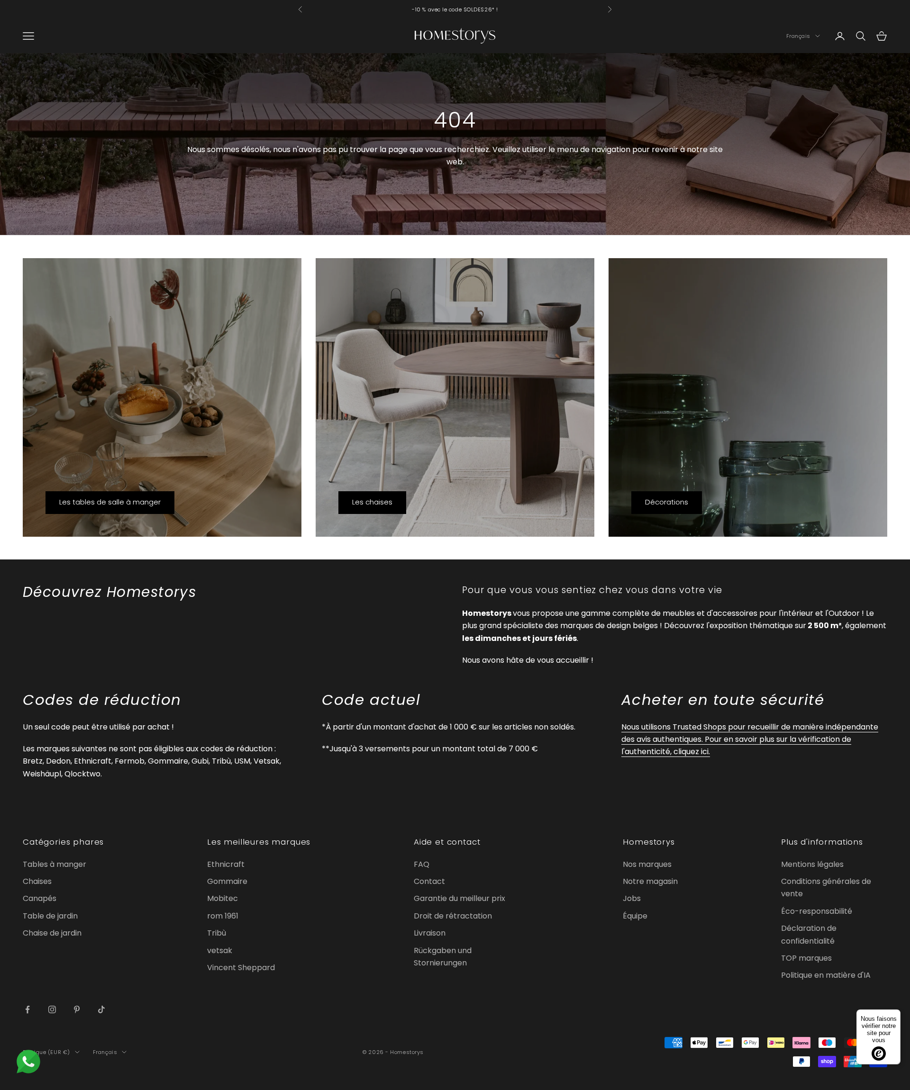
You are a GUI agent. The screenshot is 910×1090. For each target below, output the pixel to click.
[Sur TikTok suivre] (101, 1009)
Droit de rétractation (453, 915)
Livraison (430, 933)
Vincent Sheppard (241, 967)
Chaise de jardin (52, 933)
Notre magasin (650, 881)
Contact (429, 881)
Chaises (37, 881)
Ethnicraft (226, 864)
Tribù (216, 933)
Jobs (632, 898)
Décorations (666, 502)
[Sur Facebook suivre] (27, 1009)
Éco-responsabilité (816, 911)
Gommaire (227, 881)
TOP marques (806, 958)
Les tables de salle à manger (110, 502)
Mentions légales (812, 864)
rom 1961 (222, 915)
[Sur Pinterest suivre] (77, 1009)
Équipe (635, 915)
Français (798, 36)
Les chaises (372, 502)
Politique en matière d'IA (826, 975)
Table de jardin (50, 915)
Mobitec (222, 898)
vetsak (219, 950)
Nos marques (647, 864)
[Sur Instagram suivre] (52, 1009)
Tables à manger (54, 864)
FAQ (421, 864)
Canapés (39, 898)
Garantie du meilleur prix (459, 898)
